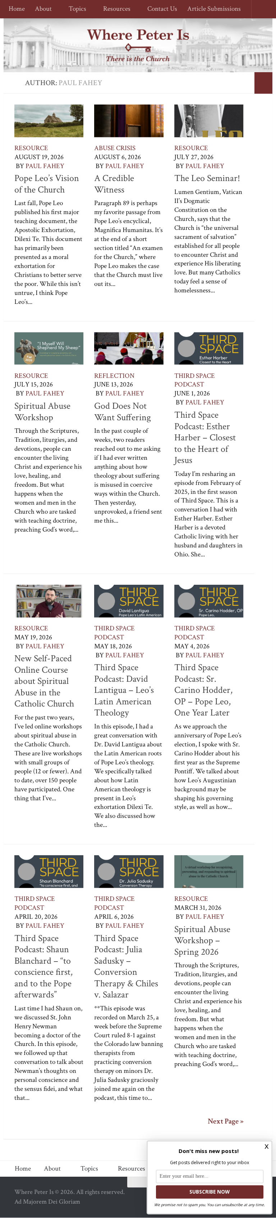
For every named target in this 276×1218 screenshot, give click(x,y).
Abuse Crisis (114, 148)
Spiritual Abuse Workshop (42, 411)
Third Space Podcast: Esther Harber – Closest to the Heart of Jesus (205, 437)
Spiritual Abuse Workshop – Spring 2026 (202, 940)
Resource (31, 148)
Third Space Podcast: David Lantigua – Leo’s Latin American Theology (124, 690)
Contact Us (159, 9)
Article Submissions (211, 9)
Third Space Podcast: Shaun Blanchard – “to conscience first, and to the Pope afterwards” (43, 966)
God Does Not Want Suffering (122, 411)
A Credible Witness (114, 184)
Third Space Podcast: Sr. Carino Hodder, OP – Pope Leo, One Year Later (203, 690)
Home (17, 9)
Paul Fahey (45, 166)
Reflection (114, 375)
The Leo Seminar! (207, 178)
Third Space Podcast (194, 380)
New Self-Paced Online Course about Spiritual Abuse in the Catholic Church (44, 681)
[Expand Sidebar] (263, 83)
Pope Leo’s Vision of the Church (46, 184)
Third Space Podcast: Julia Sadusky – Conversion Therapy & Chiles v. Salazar (126, 966)
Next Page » (226, 1121)
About (43, 9)
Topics (76, 9)
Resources (114, 9)
